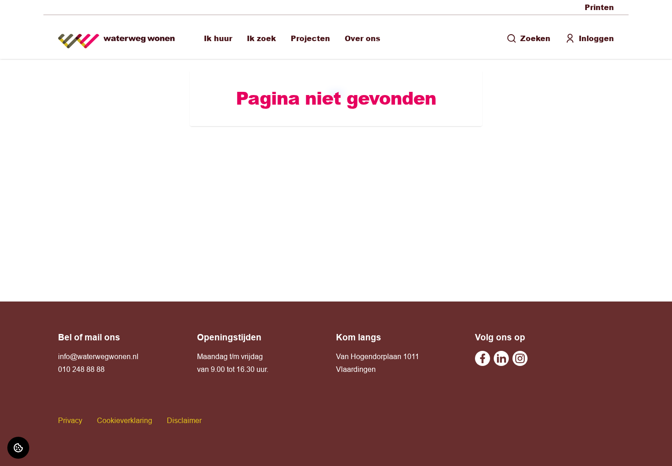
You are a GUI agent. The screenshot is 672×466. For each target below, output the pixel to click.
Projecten (310, 38)
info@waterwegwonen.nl (98, 356)
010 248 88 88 (81, 369)
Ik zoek (261, 38)
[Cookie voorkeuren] (18, 448)
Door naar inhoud (35, 13)
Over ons (362, 38)
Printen (599, 7)
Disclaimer (184, 420)
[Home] (116, 37)
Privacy (70, 420)
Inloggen (596, 38)
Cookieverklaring (124, 420)
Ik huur (218, 38)
